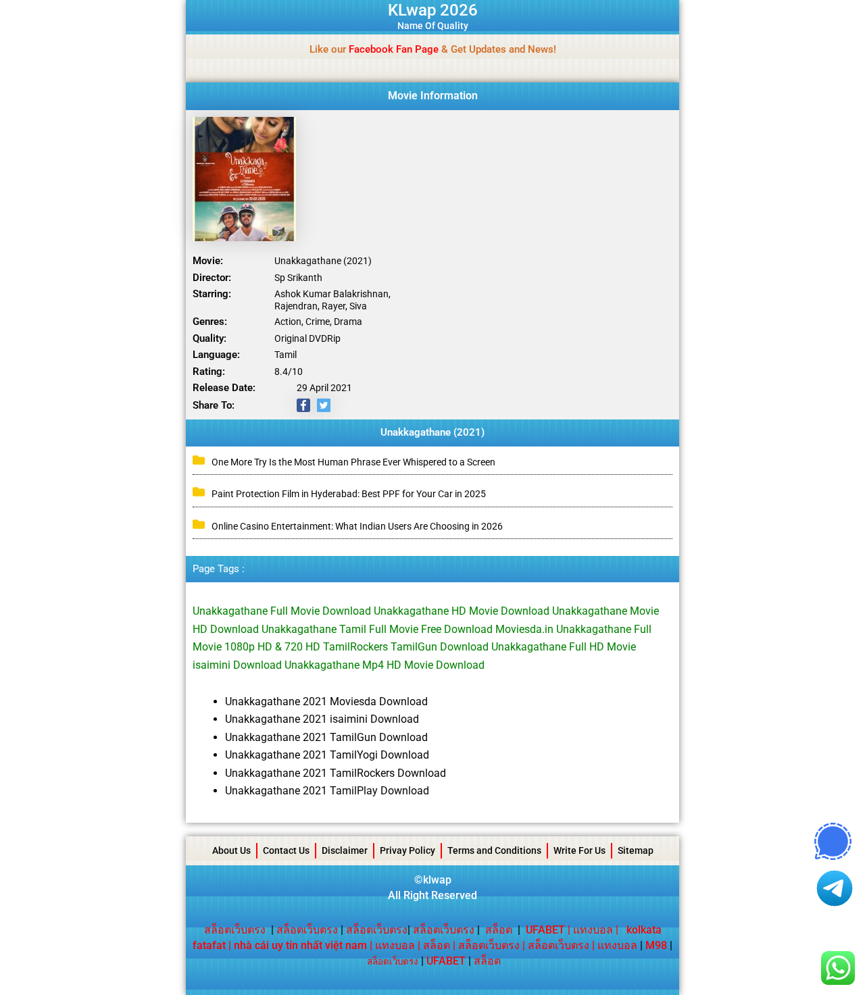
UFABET (446, 960)
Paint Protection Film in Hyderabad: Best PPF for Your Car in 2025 (349, 493)
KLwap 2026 (433, 10)
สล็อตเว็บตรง (235, 929)
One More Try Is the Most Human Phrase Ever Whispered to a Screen (353, 462)
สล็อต (498, 929)
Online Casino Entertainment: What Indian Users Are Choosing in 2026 (357, 526)
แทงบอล (593, 929)
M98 (656, 945)
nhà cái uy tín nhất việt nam (300, 945)
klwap (437, 879)
